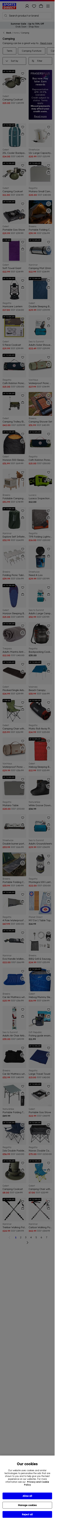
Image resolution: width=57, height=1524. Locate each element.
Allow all (27, 1495)
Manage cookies (27, 1505)
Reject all (27, 1514)
